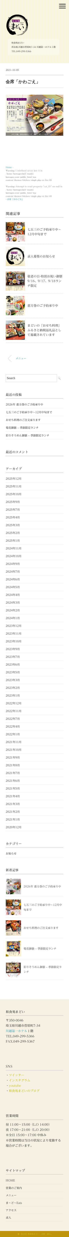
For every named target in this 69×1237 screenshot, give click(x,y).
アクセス (11, 1210)
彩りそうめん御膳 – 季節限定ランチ (27, 435)
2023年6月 (13, 664)
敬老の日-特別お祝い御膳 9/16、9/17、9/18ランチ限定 (46, 281)
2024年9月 (13, 564)
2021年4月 (13, 796)
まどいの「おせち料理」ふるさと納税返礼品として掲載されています (44, 330)
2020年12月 (13, 827)
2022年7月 (13, 718)
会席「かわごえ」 (15, 199)
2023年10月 (13, 641)
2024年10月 (13, 556)
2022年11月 (13, 711)
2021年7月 (13, 773)
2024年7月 (13, 571)
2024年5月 (13, 587)
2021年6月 (13, 780)
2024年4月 (13, 595)
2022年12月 (13, 703)
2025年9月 (13, 502)
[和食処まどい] (17, 16)
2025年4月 (13, 517)
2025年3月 (13, 525)
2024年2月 (13, 610)
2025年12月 (13, 478)
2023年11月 (13, 633)
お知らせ (11, 853)
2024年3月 (13, 602)
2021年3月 (13, 804)
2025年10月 (13, 494)
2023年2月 (13, 687)
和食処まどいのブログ (24, 1090)
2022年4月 (13, 726)
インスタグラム (19, 1080)
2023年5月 (13, 672)
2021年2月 (13, 811)
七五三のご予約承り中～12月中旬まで (29, 412)
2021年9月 (13, 757)
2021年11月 (13, 742)
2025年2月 (13, 533)
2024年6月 (13, 579)
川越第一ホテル (16, 1031)
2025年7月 (13, 509)
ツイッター (16, 1075)
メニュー (21, 358)
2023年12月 (13, 626)
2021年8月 (13, 765)
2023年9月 (13, 649)
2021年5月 (13, 788)
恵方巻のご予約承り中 (42, 305)
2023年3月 (13, 680)
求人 (8, 1217)
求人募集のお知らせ (41, 256)
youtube (15, 1085)
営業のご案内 (14, 1188)
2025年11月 (13, 486)
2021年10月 (13, 749)
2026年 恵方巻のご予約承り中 (24, 404)
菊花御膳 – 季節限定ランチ (22, 427)
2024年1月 (13, 618)
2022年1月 (13, 734)
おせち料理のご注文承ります (23, 420)
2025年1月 (13, 540)
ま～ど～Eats (14, 1203)
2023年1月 (13, 695)
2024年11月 (13, 548)
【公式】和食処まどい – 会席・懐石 (35, 1234)
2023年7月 (13, 656)
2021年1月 (13, 819)
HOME (10, 1180)
